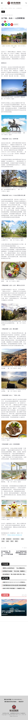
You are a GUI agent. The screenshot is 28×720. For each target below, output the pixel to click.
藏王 (16, 541)
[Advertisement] (14, 643)
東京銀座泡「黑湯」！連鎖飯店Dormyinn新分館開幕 (7, 553)
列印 (16, 24)
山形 (8, 541)
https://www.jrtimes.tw (14, 534)
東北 (12, 541)
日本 (6, 8)
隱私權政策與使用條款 (11, 701)
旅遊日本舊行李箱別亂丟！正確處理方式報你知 (15, 588)
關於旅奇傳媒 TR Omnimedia (13, 699)
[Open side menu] (1, 3)
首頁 (2, 8)
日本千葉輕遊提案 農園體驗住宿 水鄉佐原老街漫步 (21, 553)
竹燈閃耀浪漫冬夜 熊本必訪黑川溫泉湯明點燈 (14, 585)
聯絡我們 (21, 701)
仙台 (3, 541)
